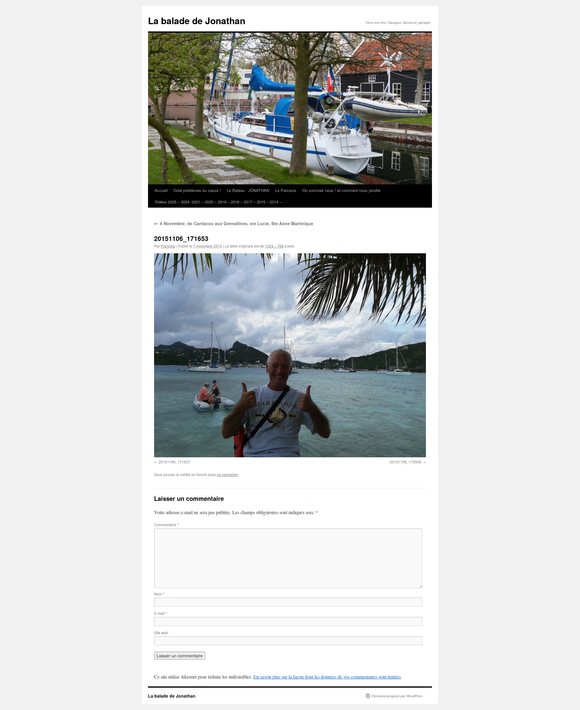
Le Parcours (285, 190)
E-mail (160, 613)
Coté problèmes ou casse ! (197, 190)
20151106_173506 (405, 461)
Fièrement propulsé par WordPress (397, 695)
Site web (161, 632)
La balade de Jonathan (196, 20)
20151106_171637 (174, 461)
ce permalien (227, 474)
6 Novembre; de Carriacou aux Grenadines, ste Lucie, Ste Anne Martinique (233, 223)
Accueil (161, 190)
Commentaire (166, 524)
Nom (159, 593)
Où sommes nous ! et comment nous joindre (341, 190)
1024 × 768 (274, 245)
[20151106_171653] (290, 355)
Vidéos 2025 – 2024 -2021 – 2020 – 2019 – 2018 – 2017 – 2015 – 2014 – (218, 202)
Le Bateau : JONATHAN (248, 190)
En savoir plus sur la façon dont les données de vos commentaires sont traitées (327, 676)
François (168, 245)
